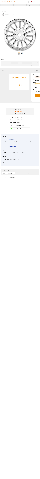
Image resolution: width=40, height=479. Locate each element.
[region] (20, 8)
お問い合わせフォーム (20, 125)
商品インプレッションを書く (32, 173)
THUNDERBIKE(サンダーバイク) (15, 146)
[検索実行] (27, 2)
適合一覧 (11, 139)
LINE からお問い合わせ (20, 128)
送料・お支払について (18, 117)
